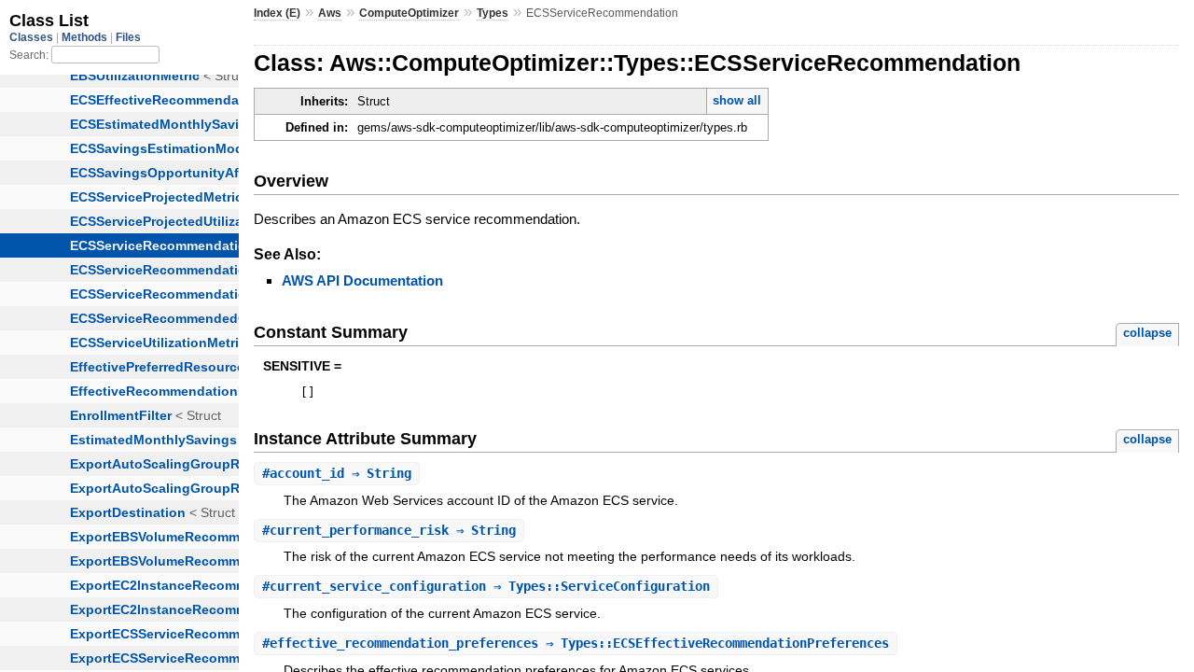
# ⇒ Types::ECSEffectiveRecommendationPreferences (575, 643)
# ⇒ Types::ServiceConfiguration (486, 586)
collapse (1147, 333)
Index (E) (277, 13)
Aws (329, 13)
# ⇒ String (336, 473)
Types (492, 13)
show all (737, 100)
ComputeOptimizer (409, 13)
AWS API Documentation (362, 280)
